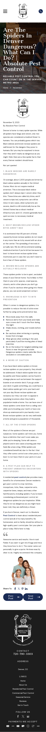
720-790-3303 (23, 653)
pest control (20, 477)
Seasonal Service (23, 697)
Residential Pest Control (23, 689)
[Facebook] (18, 716)
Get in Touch (23, 705)
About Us (23, 685)
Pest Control (9, 515)
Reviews (23, 701)
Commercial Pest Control (23, 693)
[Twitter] (23, 716)
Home (23, 681)
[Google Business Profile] (28, 716)
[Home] (23, 11)
